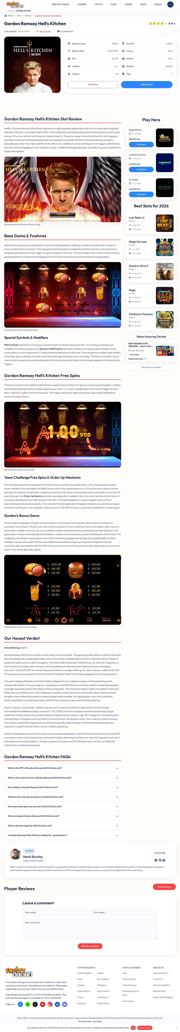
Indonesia (81, 1003)
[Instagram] (159, 860)
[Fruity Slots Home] (37, 972)
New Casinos (128, 1001)
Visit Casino (141, 144)
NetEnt (115, 43)
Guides (128, 4)
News (143, 4)
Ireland (100, 973)
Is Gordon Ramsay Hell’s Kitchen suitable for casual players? (37, 835)
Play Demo (93, 84)
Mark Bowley (45, 31)
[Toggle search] (170, 4)
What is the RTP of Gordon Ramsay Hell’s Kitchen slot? (35, 768)
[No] (176, 1027)
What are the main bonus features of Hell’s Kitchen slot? (35, 796)
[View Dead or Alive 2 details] (165, 271)
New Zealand (103, 979)
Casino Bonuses (129, 985)
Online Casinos (129, 979)
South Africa (102, 997)
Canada (80, 985)
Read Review (134, 139)
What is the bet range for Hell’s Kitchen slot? (30, 825)
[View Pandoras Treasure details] (165, 319)
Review (28, 15)
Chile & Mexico (83, 991)
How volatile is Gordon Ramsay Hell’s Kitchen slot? (33, 787)
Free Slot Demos (60, 4)
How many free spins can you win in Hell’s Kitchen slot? (35, 806)
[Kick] (28, 1004)
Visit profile (160, 852)
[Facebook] (163, 860)
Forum (158, 4)
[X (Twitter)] (35, 1004)
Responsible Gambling (163, 997)
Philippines (102, 985)
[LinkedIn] (156, 860)
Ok (133, 1028)
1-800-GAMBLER (52, 998)
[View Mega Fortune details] (165, 247)
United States (103, 1003)
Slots (114, 4)
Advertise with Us (160, 973)
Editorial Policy (159, 991)
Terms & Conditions (161, 985)
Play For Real (147, 84)
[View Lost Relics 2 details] (165, 223)
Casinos (81, 4)
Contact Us (158, 979)
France (80, 997)
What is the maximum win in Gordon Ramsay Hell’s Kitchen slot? (39, 777)
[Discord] (64, 1004)
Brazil (79, 979)
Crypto (98, 4)
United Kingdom (84, 973)
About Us (158, 967)
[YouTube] (42, 1004)
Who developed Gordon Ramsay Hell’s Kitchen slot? (33, 816)
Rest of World (103, 991)
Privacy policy (145, 1028)
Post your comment (90, 946)
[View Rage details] (165, 295)
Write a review (164, 887)
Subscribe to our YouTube (151, 367)
